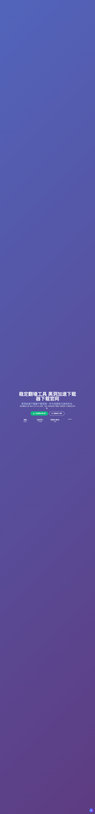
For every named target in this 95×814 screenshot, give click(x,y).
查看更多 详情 (58, 413)
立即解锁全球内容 (40, 413)
